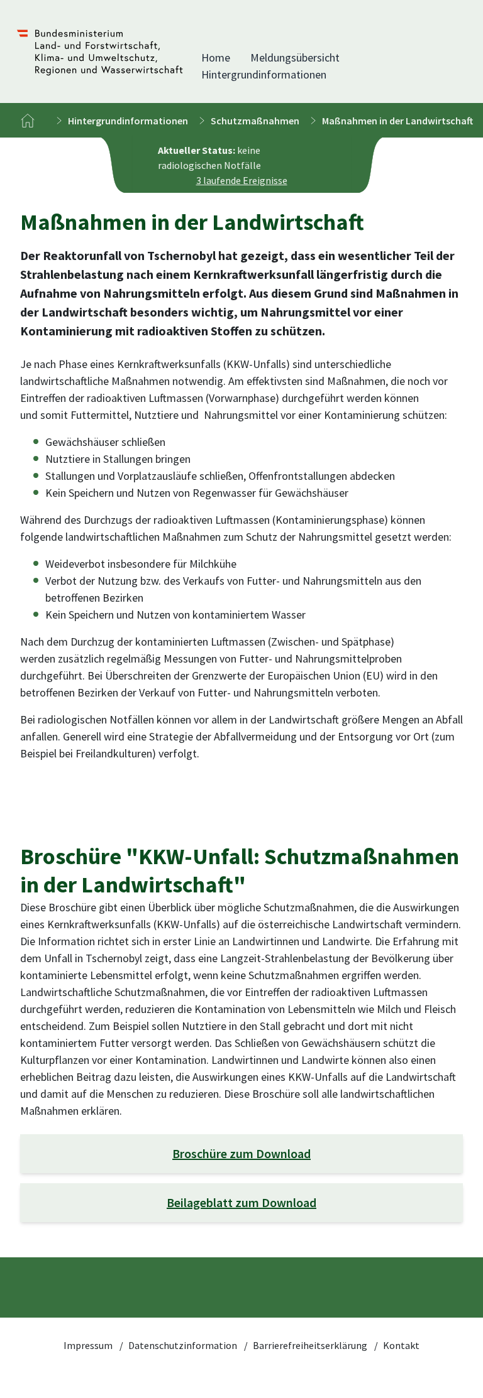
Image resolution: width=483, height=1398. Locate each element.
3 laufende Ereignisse (241, 180)
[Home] (27, 120)
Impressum (89, 1345)
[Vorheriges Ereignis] (149, 165)
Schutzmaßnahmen (255, 120)
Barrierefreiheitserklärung (311, 1345)
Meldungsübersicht (295, 57)
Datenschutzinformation (183, 1345)
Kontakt (401, 1345)
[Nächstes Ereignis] (334, 165)
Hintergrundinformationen (263, 74)
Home (215, 57)
